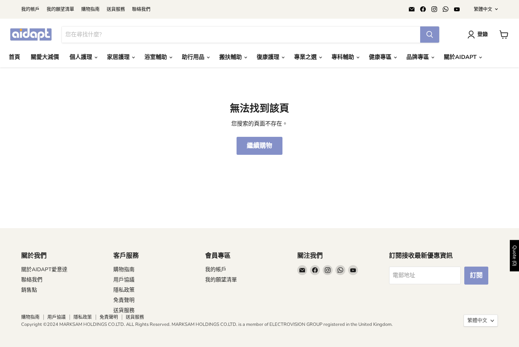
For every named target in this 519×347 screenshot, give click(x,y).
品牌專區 (418, 57)
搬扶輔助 (231, 57)
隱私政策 (124, 289)
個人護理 (82, 57)
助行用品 (194, 57)
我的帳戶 (30, 9)
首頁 (14, 57)
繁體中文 (483, 9)
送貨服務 (116, 9)
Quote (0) (514, 255)
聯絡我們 (141, 9)
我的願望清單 (60, 9)
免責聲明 (124, 300)
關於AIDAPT (461, 57)
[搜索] (429, 34)
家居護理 (119, 57)
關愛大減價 (45, 57)
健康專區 (381, 57)
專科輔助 (344, 57)
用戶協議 (124, 279)
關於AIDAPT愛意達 (44, 269)
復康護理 (269, 57)
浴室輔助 (156, 57)
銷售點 (29, 289)
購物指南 (90, 9)
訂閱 (476, 275)
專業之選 (306, 57)
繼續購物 (259, 145)
